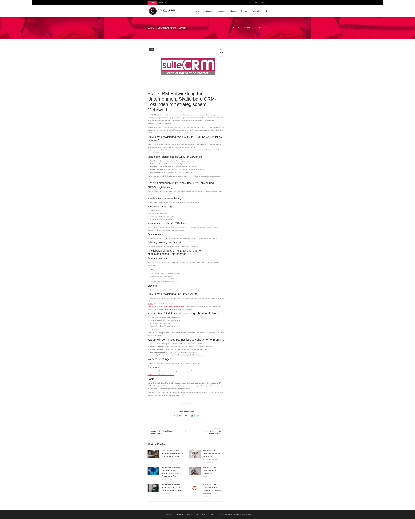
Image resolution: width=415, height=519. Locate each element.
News (151, 50)
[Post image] (153, 454)
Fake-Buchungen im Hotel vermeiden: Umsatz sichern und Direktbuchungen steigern (172, 453)
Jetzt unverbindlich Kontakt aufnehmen (161, 375)
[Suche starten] (266, 11)
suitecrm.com (152, 150)
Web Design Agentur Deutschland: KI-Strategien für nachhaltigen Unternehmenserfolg (213, 455)
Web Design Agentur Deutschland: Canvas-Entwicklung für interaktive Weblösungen (212, 489)
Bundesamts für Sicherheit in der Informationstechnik (166, 306)
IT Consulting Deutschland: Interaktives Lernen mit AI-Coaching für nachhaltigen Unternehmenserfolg (171, 472)
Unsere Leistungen (154, 367)
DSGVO (150, 304)
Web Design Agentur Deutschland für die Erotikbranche (210, 470)
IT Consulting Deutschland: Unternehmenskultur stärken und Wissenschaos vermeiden (172, 487)
